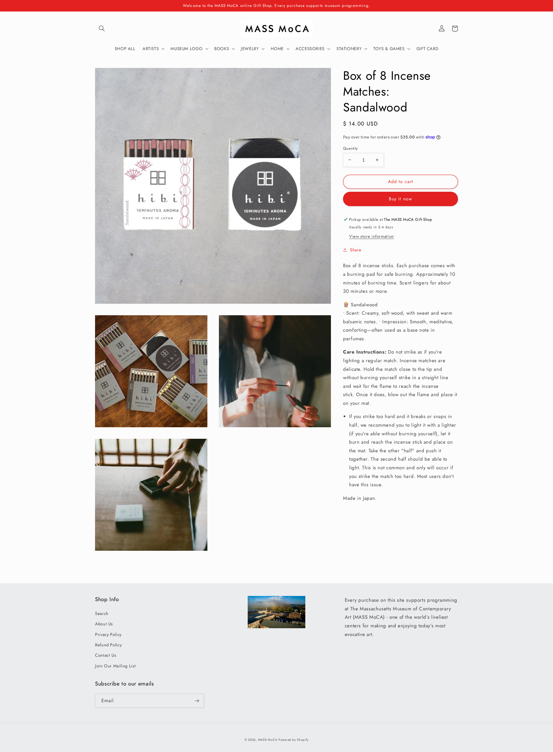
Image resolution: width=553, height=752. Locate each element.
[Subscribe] (197, 701)
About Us (104, 624)
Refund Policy (108, 645)
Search (102, 613)
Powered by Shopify (293, 740)
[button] (101, 28)
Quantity (350, 148)
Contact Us (105, 655)
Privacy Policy (108, 634)
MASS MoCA (267, 740)
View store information (371, 236)
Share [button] (355, 249)
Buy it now (400, 198)
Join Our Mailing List (115, 666)
